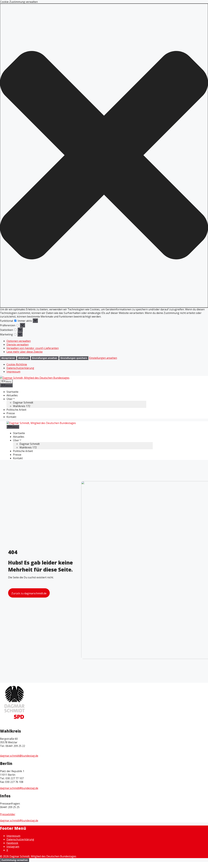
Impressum (13, 371)
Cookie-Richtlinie (16, 364)
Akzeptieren (8, 358)
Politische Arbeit (16, 409)
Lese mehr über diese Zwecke (24, 351)
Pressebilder (7, 814)
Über (9, 399)
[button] (104, 156)
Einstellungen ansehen (44, 358)
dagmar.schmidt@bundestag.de (19, 755)
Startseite (12, 392)
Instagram (12, 846)
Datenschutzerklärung (20, 368)
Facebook (12, 843)
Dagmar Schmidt (23, 402)
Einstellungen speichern (73, 358)
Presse (10, 413)
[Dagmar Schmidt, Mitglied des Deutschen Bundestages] (41, 423)
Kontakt (11, 417)
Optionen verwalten (18, 341)
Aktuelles (12, 395)
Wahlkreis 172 (21, 406)
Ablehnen (23, 358)
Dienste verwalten (17, 344)
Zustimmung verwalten (14, 860)
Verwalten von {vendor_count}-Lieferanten (32, 348)
